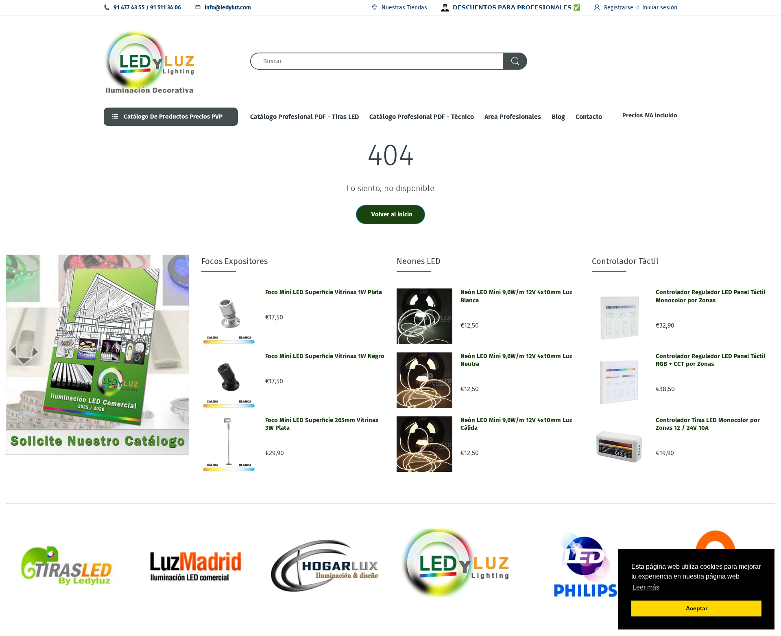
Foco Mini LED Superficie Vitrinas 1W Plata (323, 292)
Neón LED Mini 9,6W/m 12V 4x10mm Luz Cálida (516, 424)
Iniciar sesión (659, 7)
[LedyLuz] (149, 60)
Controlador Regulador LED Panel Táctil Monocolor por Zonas (710, 296)
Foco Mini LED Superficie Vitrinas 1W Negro (324, 356)
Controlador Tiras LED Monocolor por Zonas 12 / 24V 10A (708, 424)
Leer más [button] (646, 587)
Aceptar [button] (696, 608)
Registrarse (618, 7)
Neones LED (419, 261)
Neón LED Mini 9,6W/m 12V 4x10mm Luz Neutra (516, 360)
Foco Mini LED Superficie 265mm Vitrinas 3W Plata (321, 424)
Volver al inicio (391, 214)
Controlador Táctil (625, 261)
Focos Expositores (234, 261)
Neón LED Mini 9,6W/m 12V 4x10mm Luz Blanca (516, 296)
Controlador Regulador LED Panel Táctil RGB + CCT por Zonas (710, 360)
